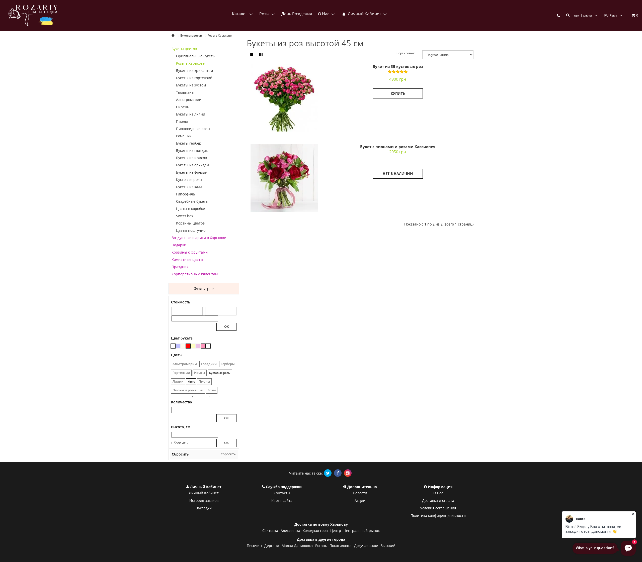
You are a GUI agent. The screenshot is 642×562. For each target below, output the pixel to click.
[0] (630, 15)
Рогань (321, 545)
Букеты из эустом (191, 85)
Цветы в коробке (190, 208)
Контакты (282, 493)
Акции (360, 500)
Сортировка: (405, 53)
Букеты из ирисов (191, 157)
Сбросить (179, 442)
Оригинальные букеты (195, 56)
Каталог (240, 14)
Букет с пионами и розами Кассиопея (397, 146)
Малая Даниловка (297, 545)
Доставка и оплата (438, 500)
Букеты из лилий (190, 114)
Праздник (180, 266)
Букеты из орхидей (192, 165)
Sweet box (184, 215)
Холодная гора (315, 530)
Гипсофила (185, 194)
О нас (324, 14)
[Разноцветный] (173, 346)
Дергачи (271, 545)
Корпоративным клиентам (195, 274)
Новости (360, 493)
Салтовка (270, 530)
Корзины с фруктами (190, 252)
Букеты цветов (184, 48)
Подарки (179, 245)
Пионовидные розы (193, 128)
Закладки (204, 508)
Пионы (182, 121)
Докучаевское (366, 545)
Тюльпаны (185, 92)
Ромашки (184, 136)
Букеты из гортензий (194, 77)
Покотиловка (341, 545)
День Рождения (296, 14)
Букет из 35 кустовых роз (398, 66)
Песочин (254, 545)
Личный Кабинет (204, 493)
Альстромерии (188, 99)
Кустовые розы (189, 179)
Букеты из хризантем (194, 70)
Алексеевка (290, 530)
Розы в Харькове (190, 63)
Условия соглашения (438, 508)
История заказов (203, 500)
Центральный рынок (362, 530)
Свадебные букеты (192, 201)
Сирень (182, 106)
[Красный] (188, 346)
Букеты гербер (188, 143)
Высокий (387, 545)
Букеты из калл (189, 186)
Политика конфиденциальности (438, 515)
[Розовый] (203, 346)
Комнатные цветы (187, 259)
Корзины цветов (190, 223)
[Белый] (208, 346)
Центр (335, 530)
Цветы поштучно (190, 230)
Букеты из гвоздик (192, 150)
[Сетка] (261, 54)
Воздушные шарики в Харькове (199, 237)
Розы (264, 14)
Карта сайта (281, 500)
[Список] (251, 54)
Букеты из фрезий (191, 172)
